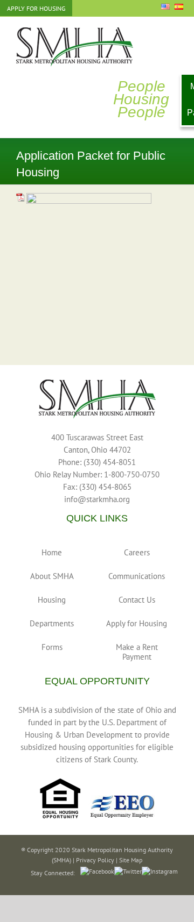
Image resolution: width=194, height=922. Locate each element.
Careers (137, 552)
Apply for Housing (136, 623)
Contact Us (137, 600)
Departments (52, 623)
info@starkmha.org (97, 499)
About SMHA (52, 576)
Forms (52, 647)
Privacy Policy (95, 860)
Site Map (130, 860)
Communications (136, 576)
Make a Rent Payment (137, 652)
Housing (52, 600)
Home (51, 552)
